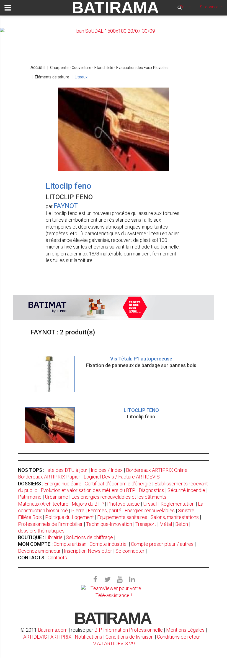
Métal (165, 524)
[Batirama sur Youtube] (119, 579)
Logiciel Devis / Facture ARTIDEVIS (122, 477)
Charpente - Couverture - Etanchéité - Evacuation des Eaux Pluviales (109, 67)
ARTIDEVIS (35, 637)
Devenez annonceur (39, 551)
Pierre (77, 510)
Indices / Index (107, 470)
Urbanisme (56, 497)
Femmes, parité (104, 510)
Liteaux (81, 77)
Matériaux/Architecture (43, 504)
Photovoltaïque (123, 504)
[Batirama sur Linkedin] (131, 579)
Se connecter (130, 551)
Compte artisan (70, 544)
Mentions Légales (185, 630)
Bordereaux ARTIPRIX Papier (49, 477)
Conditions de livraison (129, 637)
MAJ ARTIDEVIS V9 (113, 643)
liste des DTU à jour (66, 470)
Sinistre (186, 510)
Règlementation (178, 504)
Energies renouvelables (150, 510)
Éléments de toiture (52, 77)
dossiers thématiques (41, 531)
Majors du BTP (88, 504)
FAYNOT (66, 206)
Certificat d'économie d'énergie (118, 484)
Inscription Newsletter (88, 551)
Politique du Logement (69, 517)
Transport (145, 524)
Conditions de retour (178, 637)
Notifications (89, 637)
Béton (181, 524)
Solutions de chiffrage (89, 537)
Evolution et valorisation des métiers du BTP (88, 490)
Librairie (54, 537)
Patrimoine (30, 497)
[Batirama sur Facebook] (95, 579)
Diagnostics (151, 490)
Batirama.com (53, 630)
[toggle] (7, 7)
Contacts (57, 557)
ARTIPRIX (60, 637)
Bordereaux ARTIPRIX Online (156, 470)
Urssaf (150, 504)
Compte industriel (109, 544)
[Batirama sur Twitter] (107, 579)
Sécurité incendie (186, 490)
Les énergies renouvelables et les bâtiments (118, 497)
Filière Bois (30, 517)
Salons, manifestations (175, 517)
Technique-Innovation (109, 524)
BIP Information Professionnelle (128, 630)
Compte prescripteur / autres (162, 544)
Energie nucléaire (62, 484)
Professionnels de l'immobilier (50, 524)
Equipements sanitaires (122, 517)
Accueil (37, 67)
